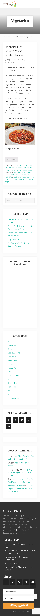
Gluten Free (13, 168)
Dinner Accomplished (21, 165)
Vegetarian (30, 179)
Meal (17, 177)
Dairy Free (12, 345)
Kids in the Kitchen (15, 375)
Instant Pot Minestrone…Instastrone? (15, 51)
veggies (7, 182)
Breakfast (11, 341)
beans (23, 172)
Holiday (11, 364)
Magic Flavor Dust (15, 239)
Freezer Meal (13, 356)
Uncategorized (13, 398)
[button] (35, 4)
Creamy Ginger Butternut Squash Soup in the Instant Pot (21, 472)
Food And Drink (25, 175)
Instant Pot (21, 168)
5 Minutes (17, 172)
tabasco (15, 179)
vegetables (22, 179)
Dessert (11, 349)
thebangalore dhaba (16, 485)
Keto (9, 371)
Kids (14, 177)
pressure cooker (25, 177)
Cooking (28, 172)
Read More (11, 160)
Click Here (18, 530)
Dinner (7, 175)
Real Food (12, 387)
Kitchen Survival (16, 170)
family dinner (15, 175)
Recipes (24, 170)
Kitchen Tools (13, 383)
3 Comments (9, 62)
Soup (30, 170)
